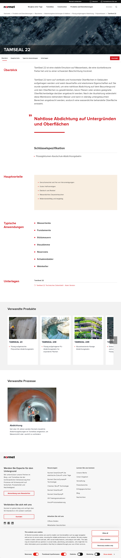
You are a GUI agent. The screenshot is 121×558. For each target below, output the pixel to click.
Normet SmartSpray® (55, 494)
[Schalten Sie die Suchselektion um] (116, 7)
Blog (78, 493)
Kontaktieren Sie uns (110, 1)
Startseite (7, 14)
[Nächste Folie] (113, 340)
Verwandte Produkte (22, 309)
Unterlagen (44, 58)
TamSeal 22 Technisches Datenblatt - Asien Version (55, 285)
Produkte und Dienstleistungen (82, 7)
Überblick (5, 58)
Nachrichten (81, 497)
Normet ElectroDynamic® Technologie (56, 480)
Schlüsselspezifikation (49, 148)
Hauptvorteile (15, 58)
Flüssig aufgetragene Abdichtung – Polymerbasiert (88, 14)
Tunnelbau (50, 7)
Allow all (105, 533)
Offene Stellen (52, 521)
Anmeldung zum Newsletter (19, 493)
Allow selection (105, 539)
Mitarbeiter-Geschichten (56, 525)
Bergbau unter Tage (35, 7)
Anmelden (109, 7)
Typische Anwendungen (30, 58)
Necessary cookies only (105, 545)
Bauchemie (38, 14)
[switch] (63, 554)
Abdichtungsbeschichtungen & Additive (57, 14)
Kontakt (115, 58)
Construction (62, 7)
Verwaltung (80, 481)
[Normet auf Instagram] (5, 524)
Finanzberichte (82, 485)
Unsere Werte (81, 473)
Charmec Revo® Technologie (58, 486)
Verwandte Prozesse (22, 381)
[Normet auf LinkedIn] (12, 524)
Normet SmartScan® (54, 490)
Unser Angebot (82, 477)
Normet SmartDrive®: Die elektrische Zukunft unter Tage (59, 474)
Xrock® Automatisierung (56, 502)
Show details (108, 554)
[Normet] (9, 7)
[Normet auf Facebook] (9, 524)
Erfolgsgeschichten (83, 489)
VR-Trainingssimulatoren (56, 498)
